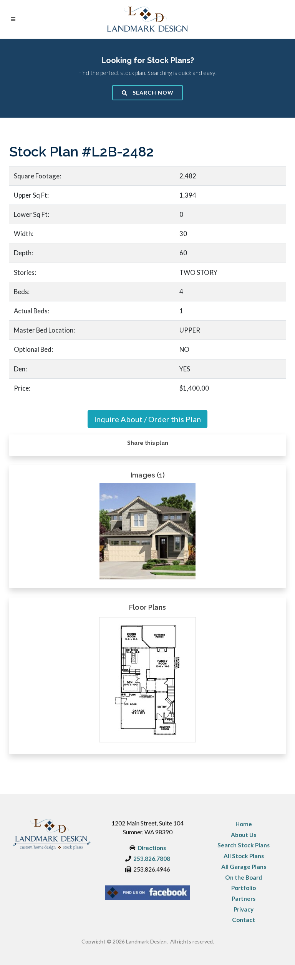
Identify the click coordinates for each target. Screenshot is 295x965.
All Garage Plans (243, 866)
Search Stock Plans (243, 845)
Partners (243, 898)
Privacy (244, 909)
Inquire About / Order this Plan (147, 419)
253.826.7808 (151, 858)
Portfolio (243, 887)
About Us (243, 834)
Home (243, 823)
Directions (152, 847)
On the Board (243, 877)
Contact (243, 919)
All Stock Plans (244, 855)
